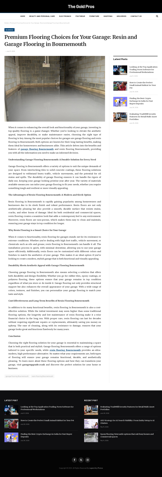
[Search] (157, 16)
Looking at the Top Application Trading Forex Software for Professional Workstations (143, 69)
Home (22, 16)
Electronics (65, 16)
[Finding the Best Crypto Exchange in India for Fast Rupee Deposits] (120, 101)
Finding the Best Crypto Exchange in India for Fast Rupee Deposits (141, 101)
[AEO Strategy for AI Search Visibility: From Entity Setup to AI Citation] (91, 424)
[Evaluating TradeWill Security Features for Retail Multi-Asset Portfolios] (120, 117)
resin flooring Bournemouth (42, 376)
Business (9, 30)
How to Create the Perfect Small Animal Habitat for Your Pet (142, 85)
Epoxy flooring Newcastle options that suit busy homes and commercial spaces (127, 435)
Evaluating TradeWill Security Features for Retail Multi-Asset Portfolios (143, 116)
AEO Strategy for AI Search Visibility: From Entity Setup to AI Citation (127, 421)
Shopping (108, 16)
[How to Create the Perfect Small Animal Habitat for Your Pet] (120, 86)
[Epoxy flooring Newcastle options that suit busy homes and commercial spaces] (91, 437)
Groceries (121, 16)
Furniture (94, 16)
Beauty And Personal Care (42, 16)
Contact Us (136, 16)
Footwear (80, 16)
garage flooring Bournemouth (17, 376)
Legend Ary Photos (96, 468)
